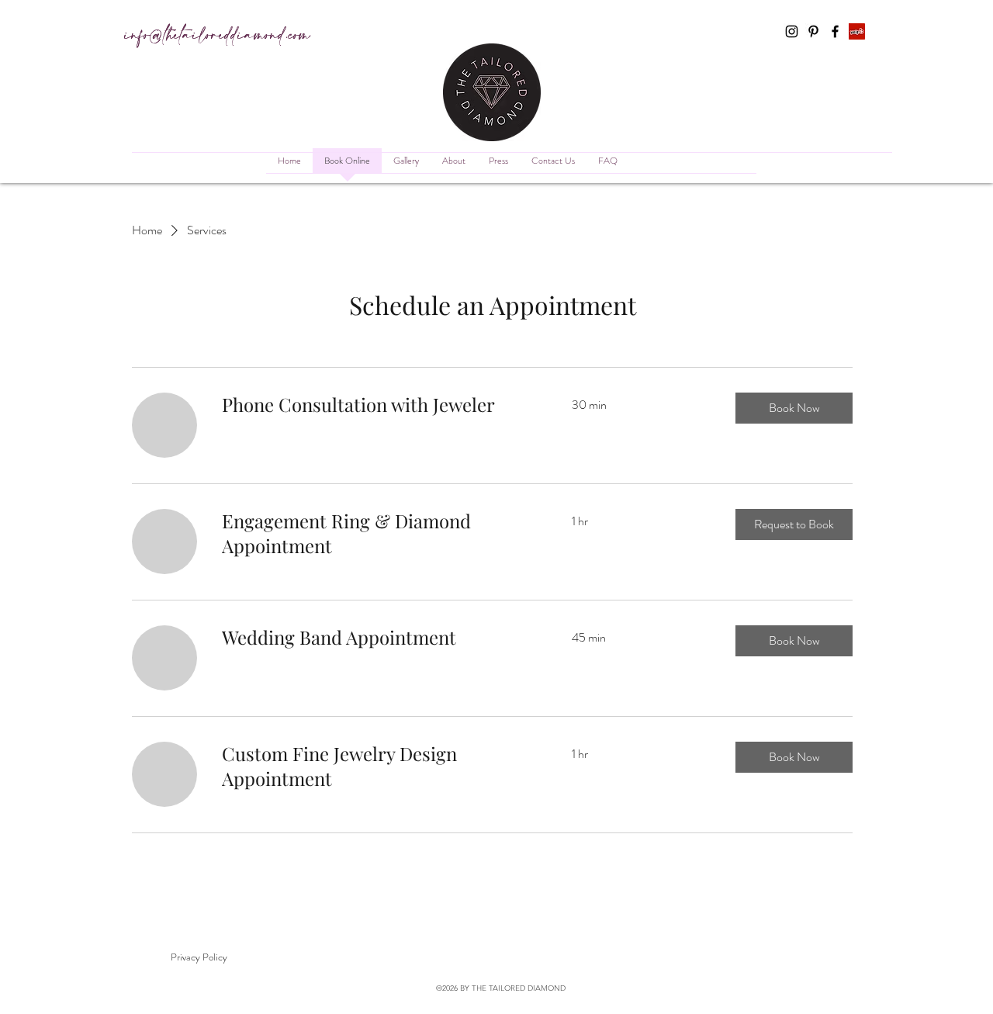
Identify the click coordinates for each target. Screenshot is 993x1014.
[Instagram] (792, 31)
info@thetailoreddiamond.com (217, 36)
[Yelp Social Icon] (857, 31)
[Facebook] (835, 31)
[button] (794, 408)
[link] (378, 405)
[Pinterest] (813, 31)
